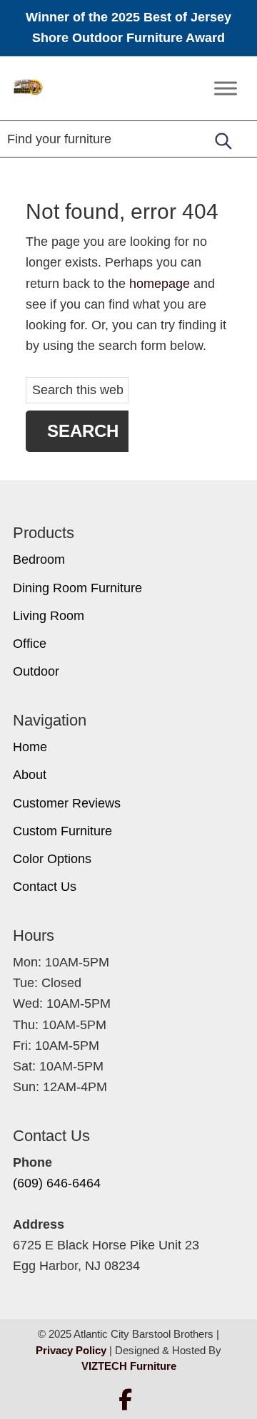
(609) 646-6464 (57, 1183)
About (29, 775)
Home (30, 747)
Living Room (48, 616)
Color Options (52, 859)
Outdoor (36, 671)
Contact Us (44, 886)
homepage (159, 284)
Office (29, 643)
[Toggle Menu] (225, 88)
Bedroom (39, 559)
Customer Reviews (67, 803)
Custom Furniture (62, 831)
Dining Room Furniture (77, 588)
